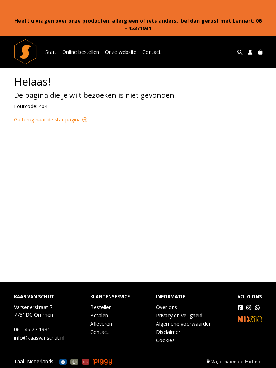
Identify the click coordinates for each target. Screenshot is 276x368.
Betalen (99, 315)
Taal (19, 361)
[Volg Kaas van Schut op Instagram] (248, 308)
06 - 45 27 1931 (32, 329)
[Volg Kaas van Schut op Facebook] (240, 308)
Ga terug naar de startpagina (48, 119)
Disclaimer (168, 331)
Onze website (121, 52)
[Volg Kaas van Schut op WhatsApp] (257, 308)
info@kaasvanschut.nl (39, 337)
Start (50, 52)
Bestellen (101, 307)
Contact (151, 52)
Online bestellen (80, 52)
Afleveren (101, 323)
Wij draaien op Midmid (236, 361)
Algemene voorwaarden (184, 323)
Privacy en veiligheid (179, 315)
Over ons (166, 307)
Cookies (165, 340)
